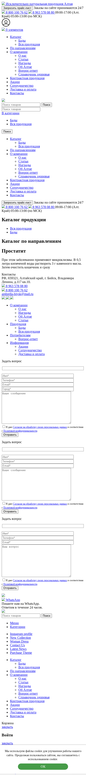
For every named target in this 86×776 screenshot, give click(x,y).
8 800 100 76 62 (16, 12)
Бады (22, 40)
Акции (15, 82)
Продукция (18, 324)
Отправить (10, 434)
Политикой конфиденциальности (20, 430)
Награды (24, 63)
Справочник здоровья (33, 74)
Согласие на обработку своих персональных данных (40, 427)
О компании (19, 52)
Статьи (23, 59)
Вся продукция (29, 44)
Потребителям (20, 335)
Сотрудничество (21, 85)
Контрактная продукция (27, 78)
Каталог (16, 37)
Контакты (17, 93)
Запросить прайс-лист (17, 8)
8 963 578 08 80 (43, 12)
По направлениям (22, 48)
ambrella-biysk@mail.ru (17, 294)
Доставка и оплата (23, 89)
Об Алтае (25, 67)
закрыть (7, 727)
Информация (19, 343)
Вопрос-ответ (28, 70)
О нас (22, 55)
